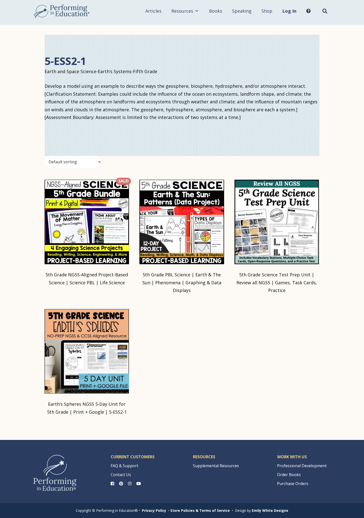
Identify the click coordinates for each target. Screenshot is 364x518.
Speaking (242, 11)
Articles (153, 11)
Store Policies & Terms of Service (200, 510)
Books (215, 11)
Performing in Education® (61, 11)
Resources (182, 11)
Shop (266, 11)
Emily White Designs (270, 510)
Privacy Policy (154, 510)
